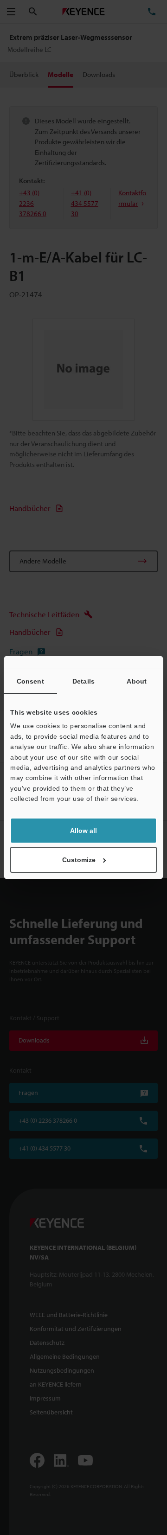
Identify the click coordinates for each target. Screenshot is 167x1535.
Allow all (83, 830)
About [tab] (137, 681)
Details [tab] (83, 681)
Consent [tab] (30, 681)
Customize (79, 859)
